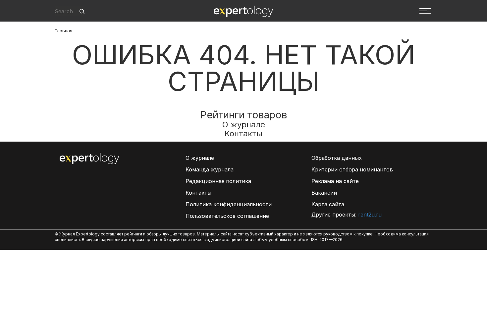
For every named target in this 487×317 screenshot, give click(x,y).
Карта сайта (327, 204)
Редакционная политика (218, 181)
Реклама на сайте (335, 181)
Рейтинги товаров (243, 115)
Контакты (243, 133)
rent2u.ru (370, 214)
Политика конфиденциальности (229, 204)
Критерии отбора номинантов (352, 169)
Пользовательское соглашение (227, 216)
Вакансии (324, 192)
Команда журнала (210, 169)
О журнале (243, 124)
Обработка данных (336, 158)
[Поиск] (82, 11)
